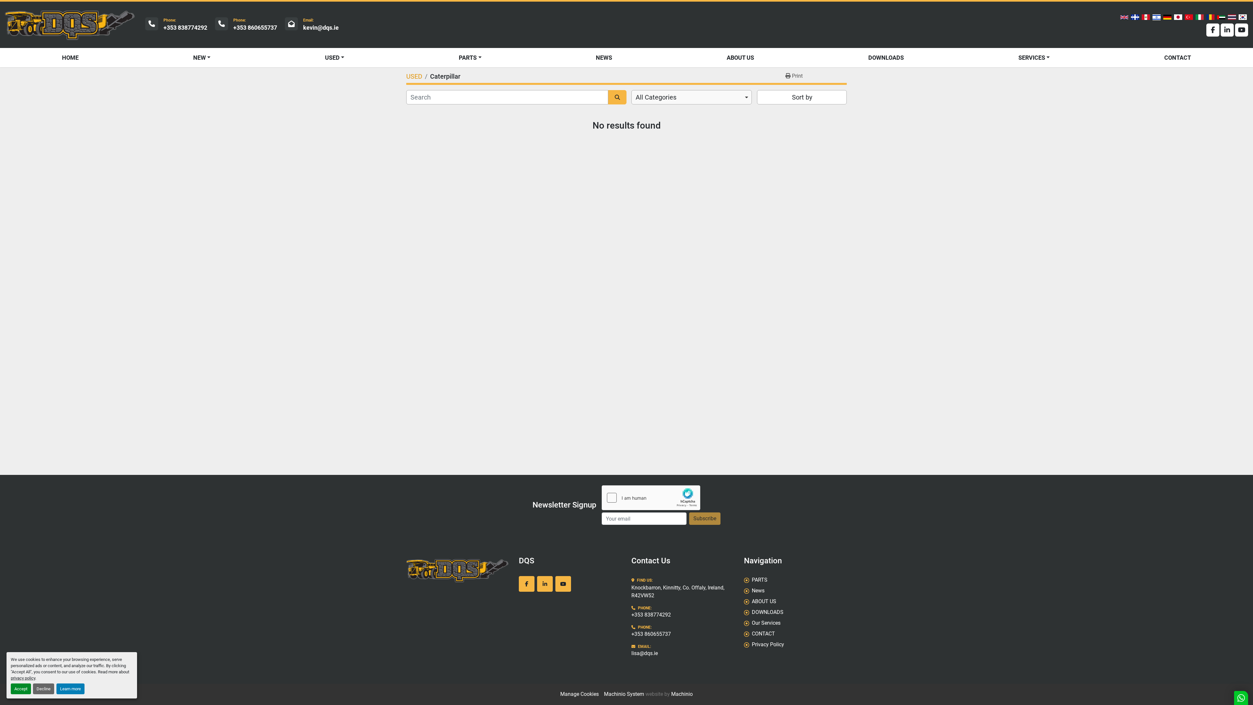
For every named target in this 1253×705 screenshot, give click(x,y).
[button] (335, 57)
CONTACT (1177, 57)
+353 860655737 (255, 27)
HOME (70, 57)
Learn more (70, 688)
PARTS (468, 57)
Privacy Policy (768, 644)
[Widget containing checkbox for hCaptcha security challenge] (651, 497)
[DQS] (457, 570)
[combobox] (691, 97)
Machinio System (624, 694)
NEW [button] (199, 57)
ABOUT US (740, 57)
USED (332, 57)
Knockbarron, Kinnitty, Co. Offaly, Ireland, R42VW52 (677, 592)
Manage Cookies (579, 694)
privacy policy (23, 678)
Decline (44, 688)
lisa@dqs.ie (644, 653)
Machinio (682, 694)
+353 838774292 (185, 27)
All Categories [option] (656, 97)
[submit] (617, 97)
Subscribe (704, 518)
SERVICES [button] (1031, 57)
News (604, 57)
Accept (20, 688)
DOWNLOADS (886, 57)
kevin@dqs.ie (321, 27)
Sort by (802, 97)
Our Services (766, 623)
